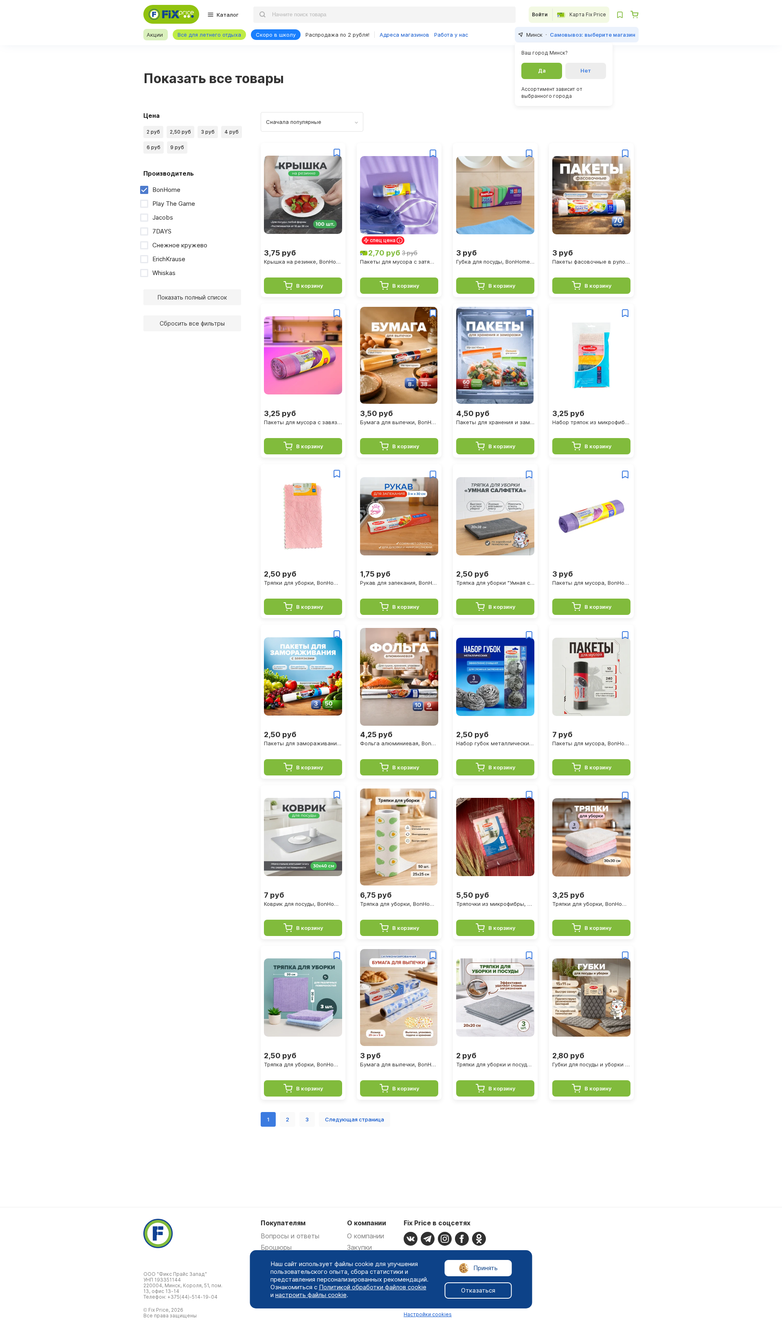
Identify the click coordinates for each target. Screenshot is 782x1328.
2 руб (153, 132)
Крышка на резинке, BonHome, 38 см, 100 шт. (303, 261)
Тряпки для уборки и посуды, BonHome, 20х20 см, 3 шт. (495, 1064)
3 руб (208, 132)
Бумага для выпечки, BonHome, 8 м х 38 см (399, 422)
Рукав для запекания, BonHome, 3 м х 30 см (399, 582)
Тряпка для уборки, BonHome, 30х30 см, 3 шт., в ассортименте (303, 1064)
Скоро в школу (276, 34)
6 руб (153, 147)
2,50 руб (180, 132)
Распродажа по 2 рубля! (337, 34)
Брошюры (276, 1247)
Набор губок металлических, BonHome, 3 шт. (495, 743)
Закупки (359, 1247)
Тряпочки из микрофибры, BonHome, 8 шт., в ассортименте (495, 904)
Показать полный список (192, 297)
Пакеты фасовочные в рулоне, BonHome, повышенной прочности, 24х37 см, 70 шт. (591, 261)
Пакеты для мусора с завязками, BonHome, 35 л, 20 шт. (303, 422)
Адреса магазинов (404, 34)
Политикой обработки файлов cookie (372, 1287)
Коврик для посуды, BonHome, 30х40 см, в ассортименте (303, 904)
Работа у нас (451, 34)
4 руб (231, 132)
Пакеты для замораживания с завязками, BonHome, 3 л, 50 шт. (303, 743)
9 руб (177, 147)
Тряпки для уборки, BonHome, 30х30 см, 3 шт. (591, 904)
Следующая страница (354, 1119)
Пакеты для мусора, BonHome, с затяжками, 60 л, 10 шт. (591, 582)
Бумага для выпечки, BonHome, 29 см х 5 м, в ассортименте (399, 1064)
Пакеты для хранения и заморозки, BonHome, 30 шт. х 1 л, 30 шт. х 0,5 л (495, 422)
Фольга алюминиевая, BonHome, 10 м (399, 743)
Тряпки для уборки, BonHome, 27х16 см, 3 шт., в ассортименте (303, 582)
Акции (155, 34)
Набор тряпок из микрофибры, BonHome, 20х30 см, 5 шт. (591, 422)
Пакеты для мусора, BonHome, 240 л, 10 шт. (591, 743)
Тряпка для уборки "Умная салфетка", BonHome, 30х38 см (495, 582)
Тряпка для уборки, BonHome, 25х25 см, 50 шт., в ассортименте (399, 904)
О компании (365, 1236)
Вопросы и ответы (290, 1236)
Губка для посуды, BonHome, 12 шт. (495, 261)
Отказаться (478, 1290)
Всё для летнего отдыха (209, 34)
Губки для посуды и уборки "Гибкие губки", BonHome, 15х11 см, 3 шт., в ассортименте (591, 1064)
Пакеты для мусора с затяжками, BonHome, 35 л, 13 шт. (399, 261)
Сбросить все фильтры (192, 323)
